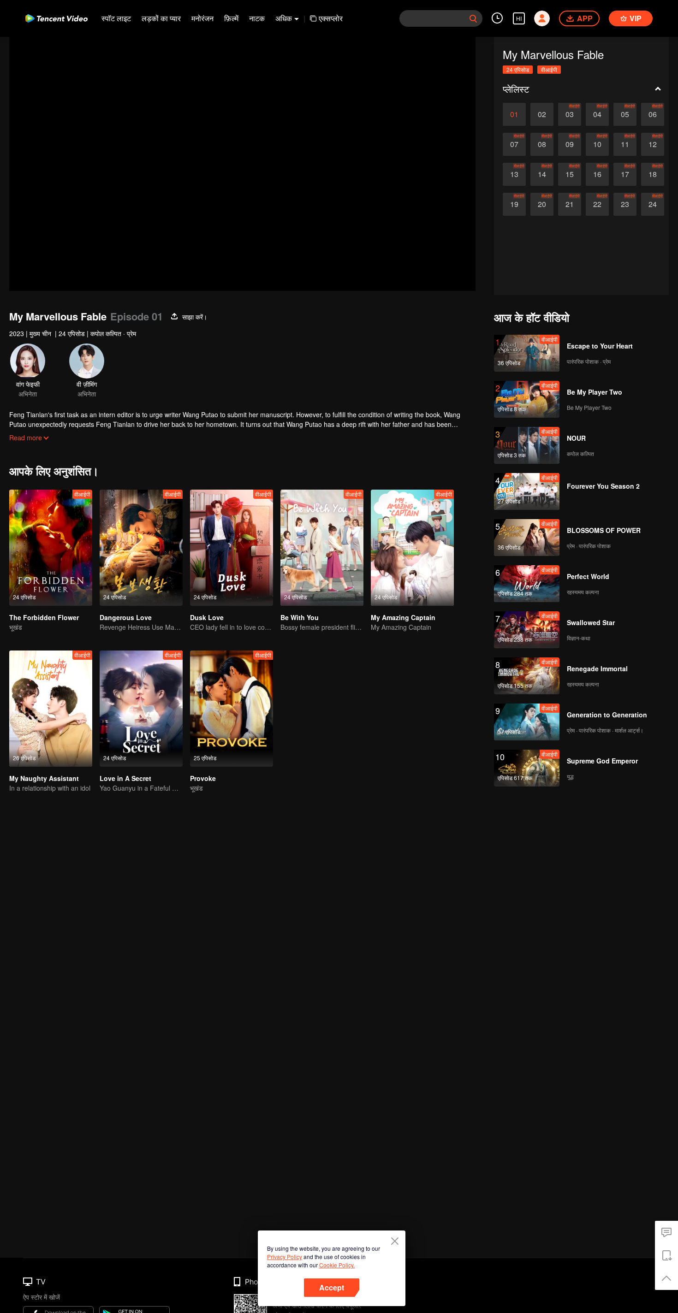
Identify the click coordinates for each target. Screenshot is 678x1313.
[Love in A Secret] (141, 709)
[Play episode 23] (624, 204)
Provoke (203, 778)
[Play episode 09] (569, 144)
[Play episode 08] (541, 144)
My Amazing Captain (403, 617)
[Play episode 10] (597, 144)
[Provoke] (231, 709)
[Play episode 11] (624, 144)
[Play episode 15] (569, 174)
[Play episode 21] (569, 204)
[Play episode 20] (541, 204)
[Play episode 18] (652, 174)
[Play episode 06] (652, 114)
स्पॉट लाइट (116, 18)
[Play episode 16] (597, 174)
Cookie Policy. (337, 1265)
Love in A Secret (125, 778)
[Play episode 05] (624, 114)
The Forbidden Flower (44, 617)
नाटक (257, 18)
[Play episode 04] (597, 114)
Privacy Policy (284, 1256)
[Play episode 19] (514, 204)
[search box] (473, 18)
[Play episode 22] (597, 204)
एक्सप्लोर (331, 18)
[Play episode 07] (514, 144)
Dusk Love (207, 617)
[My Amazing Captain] (412, 548)
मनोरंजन (202, 18)
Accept (331, 1287)
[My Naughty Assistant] (50, 709)
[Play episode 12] (652, 144)
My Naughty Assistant (44, 778)
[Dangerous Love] (141, 548)
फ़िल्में (231, 18)
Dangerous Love (126, 617)
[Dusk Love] (231, 548)
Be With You (299, 617)
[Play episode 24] (652, 204)
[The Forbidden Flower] (50, 548)
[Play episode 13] (514, 174)
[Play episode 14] (541, 174)
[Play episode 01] (514, 114)
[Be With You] (321, 548)
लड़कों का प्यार (161, 18)
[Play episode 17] (624, 174)
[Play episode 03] (569, 114)
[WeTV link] (56, 18)
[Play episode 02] (541, 114)
